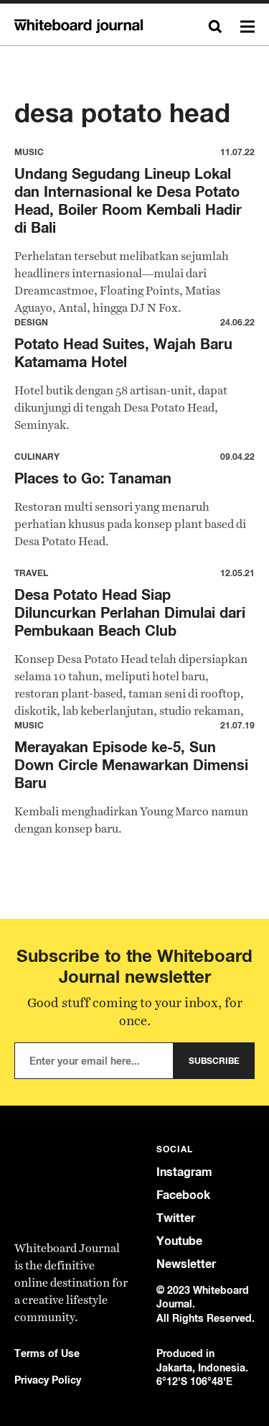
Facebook (183, 1195)
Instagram (184, 1172)
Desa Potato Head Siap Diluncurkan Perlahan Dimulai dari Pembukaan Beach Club (129, 612)
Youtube (179, 1241)
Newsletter (186, 1264)
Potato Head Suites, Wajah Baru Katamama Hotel (123, 353)
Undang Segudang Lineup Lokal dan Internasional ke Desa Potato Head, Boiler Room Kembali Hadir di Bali (128, 200)
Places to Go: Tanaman (92, 478)
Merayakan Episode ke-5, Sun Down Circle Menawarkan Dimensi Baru (131, 765)
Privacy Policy (47, 1380)
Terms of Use (47, 1353)
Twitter (175, 1218)
